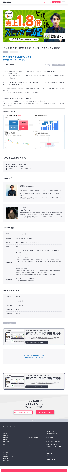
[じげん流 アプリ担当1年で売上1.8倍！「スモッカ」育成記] (46, 65)
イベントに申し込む (34, 470)
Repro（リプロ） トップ (8, 426)
